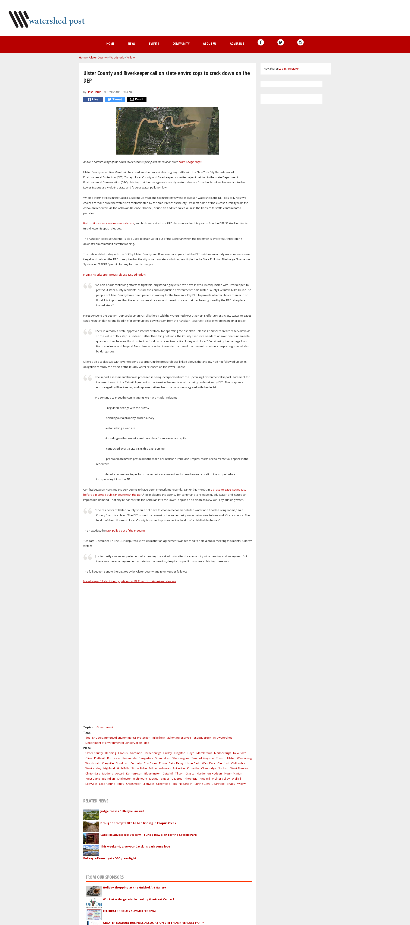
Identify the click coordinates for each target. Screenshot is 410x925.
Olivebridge (208, 768)
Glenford (223, 763)
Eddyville (91, 784)
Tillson (179, 773)
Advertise (237, 43)
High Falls (123, 768)
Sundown (122, 763)
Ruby (120, 784)
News (132, 43)
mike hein (158, 737)
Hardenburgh (152, 753)
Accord (119, 773)
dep (146, 743)
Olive (88, 758)
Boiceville (179, 768)
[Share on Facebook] (93, 99)
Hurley (167, 753)
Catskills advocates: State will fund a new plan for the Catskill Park (148, 835)
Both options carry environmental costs (108, 223)
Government (105, 727)
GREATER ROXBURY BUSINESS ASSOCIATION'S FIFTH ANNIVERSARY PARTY (153, 923)
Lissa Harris (94, 92)
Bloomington (152, 773)
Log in (282, 68)
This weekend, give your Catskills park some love (135, 846)
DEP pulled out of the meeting (125, 530)
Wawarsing (244, 758)
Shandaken (162, 758)
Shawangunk (180, 758)
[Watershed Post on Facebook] (260, 42)
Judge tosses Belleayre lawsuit (122, 811)
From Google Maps (190, 162)
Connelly (136, 763)
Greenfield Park (166, 784)
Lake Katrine (107, 784)
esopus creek (202, 737)
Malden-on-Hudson (209, 773)
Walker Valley (221, 778)
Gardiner (136, 753)
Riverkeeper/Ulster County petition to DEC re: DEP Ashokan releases (129, 581)
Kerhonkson (134, 773)
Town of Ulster (225, 758)
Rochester (113, 758)
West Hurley (93, 768)
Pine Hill (205, 778)
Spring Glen (202, 784)
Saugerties (146, 758)
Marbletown (204, 753)
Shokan (223, 768)
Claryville (108, 763)
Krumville (193, 768)
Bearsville (218, 784)
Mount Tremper (159, 778)
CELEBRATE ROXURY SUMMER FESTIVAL (129, 911)
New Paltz (239, 753)
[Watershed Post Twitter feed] (280, 42)
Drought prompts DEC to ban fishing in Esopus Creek (138, 823)
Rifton (163, 763)
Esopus (123, 753)
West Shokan (239, 768)
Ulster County (98, 57)
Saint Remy (176, 763)
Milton (153, 768)
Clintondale (92, 773)
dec (87, 737)
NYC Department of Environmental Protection (121, 737)
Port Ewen (150, 763)
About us (210, 43)
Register (293, 68)
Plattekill (99, 758)
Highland (109, 768)
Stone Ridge (139, 768)
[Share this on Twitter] (115, 99)
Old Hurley (238, 763)
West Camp (92, 778)
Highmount (140, 778)
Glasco (190, 773)
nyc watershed (223, 737)
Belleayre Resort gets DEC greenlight (109, 858)
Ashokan (165, 768)
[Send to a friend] (137, 99)
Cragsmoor (133, 784)
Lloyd (190, 753)
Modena (107, 773)
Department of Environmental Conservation (113, 743)
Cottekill (168, 773)
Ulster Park (193, 763)
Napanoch (185, 784)
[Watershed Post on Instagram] (300, 42)
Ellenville (148, 784)
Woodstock (116, 57)
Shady (231, 784)
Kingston (179, 753)
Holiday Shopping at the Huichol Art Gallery (134, 887)
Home (110, 43)
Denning (110, 753)
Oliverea (177, 778)
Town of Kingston (203, 758)
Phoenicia (191, 778)
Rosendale (130, 758)
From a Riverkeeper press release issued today (114, 274)
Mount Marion (233, 773)
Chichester (124, 778)
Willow (130, 57)
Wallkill (236, 778)
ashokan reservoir (179, 737)
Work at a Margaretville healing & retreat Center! (138, 899)
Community (181, 43)
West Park (208, 763)
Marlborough (222, 753)
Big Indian (108, 778)
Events (154, 43)
